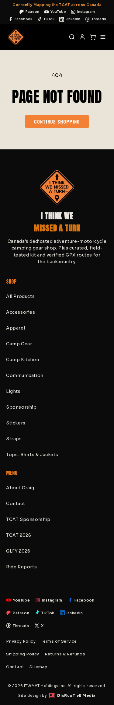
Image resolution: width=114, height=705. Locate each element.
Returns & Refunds (65, 654)
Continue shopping (57, 121)
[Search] (72, 37)
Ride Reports (21, 567)
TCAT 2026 (18, 535)
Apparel (15, 328)
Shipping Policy (22, 654)
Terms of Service (59, 641)
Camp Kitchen (22, 359)
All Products (20, 296)
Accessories (20, 312)
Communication (24, 375)
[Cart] (92, 37)
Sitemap (38, 666)
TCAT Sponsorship (28, 519)
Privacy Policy (21, 641)
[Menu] (103, 37)
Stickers (16, 423)
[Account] (82, 37)
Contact (15, 503)
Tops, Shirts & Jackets (32, 454)
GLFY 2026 (18, 551)
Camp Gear (19, 344)
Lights (13, 391)
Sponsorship (21, 407)
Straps (14, 438)
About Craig (20, 487)
